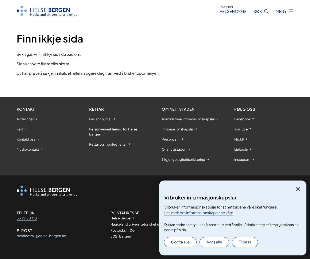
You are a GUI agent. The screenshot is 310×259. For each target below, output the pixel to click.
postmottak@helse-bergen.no (41, 236)
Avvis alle (214, 241)
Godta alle (180, 241)
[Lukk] (298, 189)
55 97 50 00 (27, 218)
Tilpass (245, 241)
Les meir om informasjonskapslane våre (198, 212)
